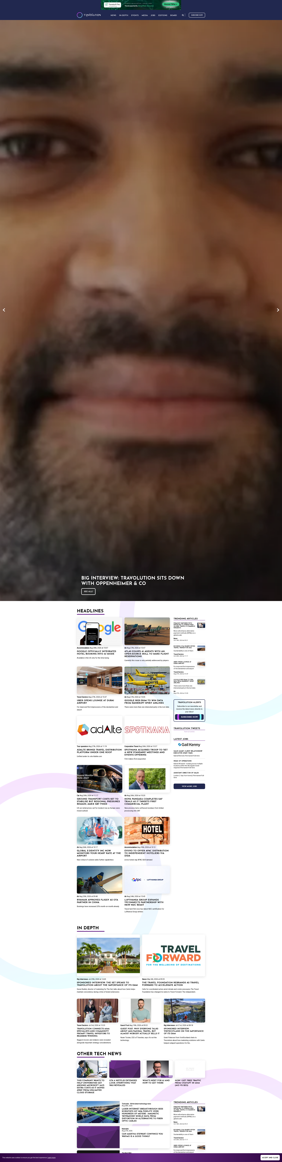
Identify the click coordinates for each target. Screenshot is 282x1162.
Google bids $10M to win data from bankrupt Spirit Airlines (144, 701)
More (87, 592)
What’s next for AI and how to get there (156, 1082)
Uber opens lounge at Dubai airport (95, 701)
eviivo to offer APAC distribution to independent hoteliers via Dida (146, 853)
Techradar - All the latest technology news (136, 1104)
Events (135, 15)
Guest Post (124, 1025)
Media (145, 15)
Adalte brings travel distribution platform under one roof (99, 751)
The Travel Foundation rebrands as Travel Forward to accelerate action (170, 984)
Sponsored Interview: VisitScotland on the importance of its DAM (184, 1031)
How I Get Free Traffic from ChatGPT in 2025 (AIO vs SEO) (188, 1083)
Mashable (125, 1129)
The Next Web (127, 1153)
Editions (162, 15)
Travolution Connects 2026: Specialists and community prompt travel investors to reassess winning (93, 1032)
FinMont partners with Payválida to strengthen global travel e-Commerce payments (184, 626)
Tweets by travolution (189, 731)
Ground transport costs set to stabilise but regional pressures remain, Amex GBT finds (98, 801)
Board (173, 15)
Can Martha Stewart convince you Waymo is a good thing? (142, 1135)
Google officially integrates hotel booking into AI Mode (96, 652)
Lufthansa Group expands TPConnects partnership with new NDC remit (143, 902)
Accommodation (83, 648)
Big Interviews (82, 979)
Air (125, 648)
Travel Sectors (82, 697)
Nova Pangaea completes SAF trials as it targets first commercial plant (143, 801)
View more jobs (189, 786)
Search (183, 15)
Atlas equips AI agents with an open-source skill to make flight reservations (146, 654)
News (175, 638)
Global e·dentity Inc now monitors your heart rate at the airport (99, 853)
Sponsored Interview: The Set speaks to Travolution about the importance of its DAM (107, 984)
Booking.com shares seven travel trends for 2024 (184, 647)
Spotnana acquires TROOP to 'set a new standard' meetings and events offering (146, 752)
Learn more (51, 1157)
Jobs (153, 15)
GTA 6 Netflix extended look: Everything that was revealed (123, 1083)
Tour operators (82, 746)
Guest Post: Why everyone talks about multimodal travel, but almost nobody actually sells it (140, 1031)
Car (78, 795)
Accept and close (270, 1158)
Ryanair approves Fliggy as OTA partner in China (97, 901)
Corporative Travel (131, 746)
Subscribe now (197, 15)
